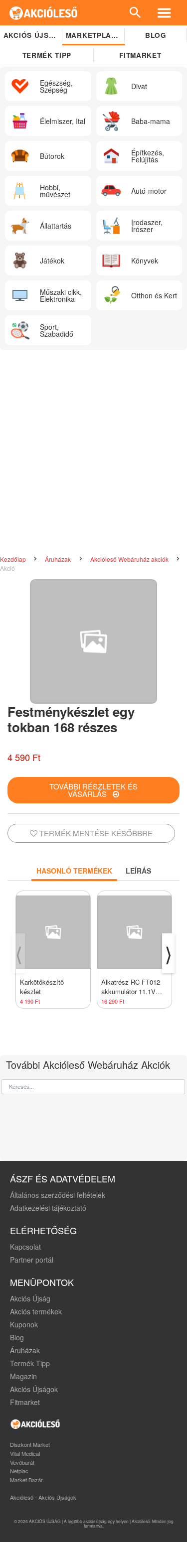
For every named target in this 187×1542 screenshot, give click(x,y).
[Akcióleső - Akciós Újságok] (43, 12)
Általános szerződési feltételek (57, 1195)
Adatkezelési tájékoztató (48, 1208)
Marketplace (93, 35)
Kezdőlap (13, 559)
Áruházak (58, 559)
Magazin (23, 1376)
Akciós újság (31, 35)
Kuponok (24, 1324)
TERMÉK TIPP (46, 55)
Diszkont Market (30, 1444)
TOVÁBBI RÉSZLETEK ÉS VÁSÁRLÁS (93, 790)
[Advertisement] (93, 453)
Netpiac (19, 1471)
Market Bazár (26, 1480)
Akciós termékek (36, 1311)
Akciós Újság (30, 1298)
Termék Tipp (30, 1363)
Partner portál (31, 1260)
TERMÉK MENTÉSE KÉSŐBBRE (95, 833)
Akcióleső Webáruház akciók (130, 559)
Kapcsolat (25, 1247)
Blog (156, 35)
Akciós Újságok (34, 1389)
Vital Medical (25, 1453)
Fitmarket (25, 1402)
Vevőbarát (22, 1462)
